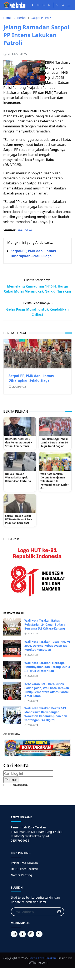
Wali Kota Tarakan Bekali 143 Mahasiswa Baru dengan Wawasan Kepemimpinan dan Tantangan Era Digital (45, 714)
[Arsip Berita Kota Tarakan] (37, 747)
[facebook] (32, 5)
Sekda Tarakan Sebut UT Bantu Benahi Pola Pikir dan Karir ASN (18, 519)
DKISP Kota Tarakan (24, 869)
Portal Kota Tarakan (24, 863)
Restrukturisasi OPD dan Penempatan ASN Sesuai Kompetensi (18, 442)
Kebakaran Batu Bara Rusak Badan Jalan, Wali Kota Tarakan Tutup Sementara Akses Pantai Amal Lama (46, 690)
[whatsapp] (49, 5)
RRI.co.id (25, 230)
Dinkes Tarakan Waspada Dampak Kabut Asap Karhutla (18, 477)
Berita (33, 958)
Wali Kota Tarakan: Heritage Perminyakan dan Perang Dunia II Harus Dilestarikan (47, 667)
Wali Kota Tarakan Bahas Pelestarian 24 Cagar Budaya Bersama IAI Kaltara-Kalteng (44, 624)
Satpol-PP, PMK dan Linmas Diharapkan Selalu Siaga (31, 378)
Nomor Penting (21, 875)
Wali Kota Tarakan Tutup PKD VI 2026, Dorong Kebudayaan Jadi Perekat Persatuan (47, 646)
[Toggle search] (63, 5)
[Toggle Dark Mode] (57, 5)
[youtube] (44, 5)
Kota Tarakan (47, 958)
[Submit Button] (59, 912)
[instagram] (38, 5)
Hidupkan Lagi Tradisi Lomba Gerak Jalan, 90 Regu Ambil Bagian (54, 442)
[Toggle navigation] (69, 5)
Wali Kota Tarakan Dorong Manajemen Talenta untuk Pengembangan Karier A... (54, 481)
